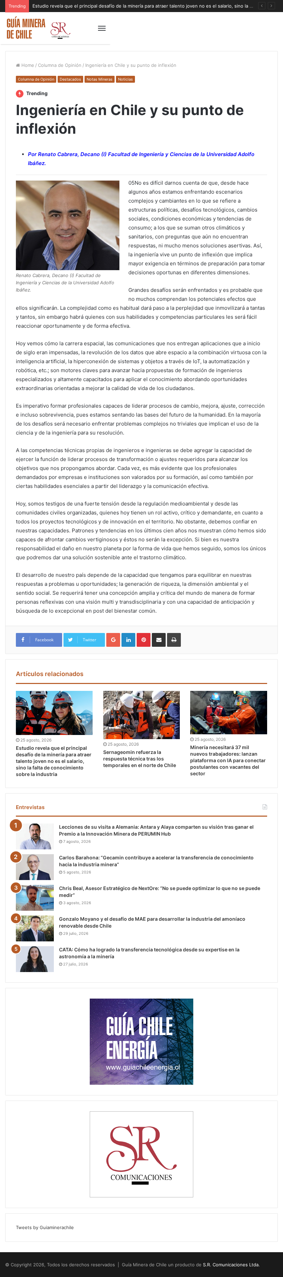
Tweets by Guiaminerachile (45, 1227)
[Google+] (113, 640)
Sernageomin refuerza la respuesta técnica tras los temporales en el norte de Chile (139, 758)
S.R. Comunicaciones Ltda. (231, 1264)
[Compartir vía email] (159, 640)
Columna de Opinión (59, 65)
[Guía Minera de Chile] (38, 28)
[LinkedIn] (128, 640)
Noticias (125, 79)
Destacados (70, 79)
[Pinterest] (143, 640)
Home (27, 65)
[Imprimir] (174, 640)
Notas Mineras (100, 79)
